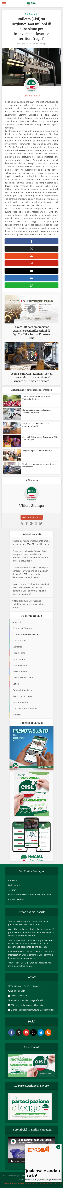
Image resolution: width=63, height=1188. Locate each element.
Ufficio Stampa (40, 43)
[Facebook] (11, 1032)
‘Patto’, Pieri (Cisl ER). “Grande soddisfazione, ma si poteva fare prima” (28, 604)
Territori (12, 890)
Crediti (42, 1183)
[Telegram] (41, 1032)
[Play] (12, 1161)
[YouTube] (26, 1032)
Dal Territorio (31, 14)
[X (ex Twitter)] (19, 1032)
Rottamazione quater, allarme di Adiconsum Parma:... (36, 411)
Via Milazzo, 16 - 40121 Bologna (25, 986)
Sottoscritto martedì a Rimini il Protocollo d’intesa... (36, 397)
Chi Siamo (13, 880)
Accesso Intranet (9, 1183)
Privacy (58, 1183)
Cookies (49, 1183)
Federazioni (14, 885)
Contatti (34, 1183)
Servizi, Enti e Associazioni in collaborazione (29, 894)
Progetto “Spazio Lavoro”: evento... (37, 450)
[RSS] (48, 1032)
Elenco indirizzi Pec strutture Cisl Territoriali (32, 1009)
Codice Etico (23, 1183)
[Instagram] (33, 1032)
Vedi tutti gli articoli (31, 517)
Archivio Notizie (16, 899)
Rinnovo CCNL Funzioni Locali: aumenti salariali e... (36, 424)
